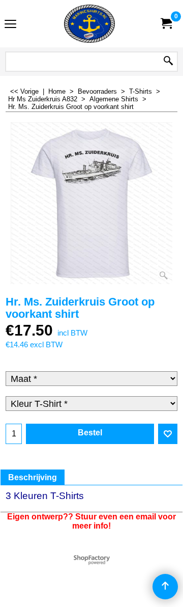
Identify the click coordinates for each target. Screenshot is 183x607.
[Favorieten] (167, 434)
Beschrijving (32, 477)
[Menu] (10, 25)
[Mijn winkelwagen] (165, 23)
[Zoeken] (168, 61)
